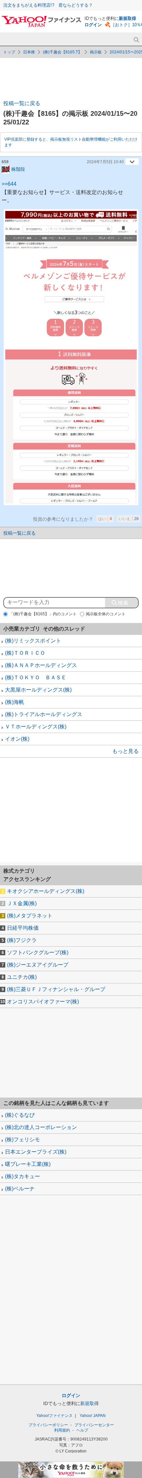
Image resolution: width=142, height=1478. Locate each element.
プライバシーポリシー (48, 1425)
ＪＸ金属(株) (22, 903)
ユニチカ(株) (22, 977)
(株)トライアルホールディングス (43, 714)
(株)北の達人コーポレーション (41, 1127)
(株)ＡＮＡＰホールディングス (41, 665)
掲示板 (96, 52)
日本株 (29, 52)
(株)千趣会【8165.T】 (62, 52)
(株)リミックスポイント (33, 640)
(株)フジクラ (22, 940)
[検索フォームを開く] (136, 40)
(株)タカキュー (22, 1176)
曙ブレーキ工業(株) (28, 1164)
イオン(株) (17, 739)
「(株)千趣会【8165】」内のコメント (43, 614)
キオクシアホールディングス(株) (45, 891)
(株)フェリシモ (22, 1139)
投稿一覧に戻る (21, 103)
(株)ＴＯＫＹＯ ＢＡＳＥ (35, 677)
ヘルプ (82, 1430)
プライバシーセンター (94, 1425)
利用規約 (62, 1430)
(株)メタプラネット (30, 915)
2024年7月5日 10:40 (105, 162)
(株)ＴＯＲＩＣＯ (25, 653)
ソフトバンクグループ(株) (37, 952)
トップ (9, 52)
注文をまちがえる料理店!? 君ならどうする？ (48, 5)
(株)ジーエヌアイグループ (37, 965)
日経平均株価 (23, 928)
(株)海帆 (14, 702)
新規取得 (127, 18)
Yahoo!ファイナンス (54, 1415)
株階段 (18, 168)
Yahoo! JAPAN (93, 1415)
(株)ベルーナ (20, 1188)
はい (105, 518)
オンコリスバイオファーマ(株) (43, 1001)
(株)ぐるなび (20, 1115)
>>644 (9, 184)
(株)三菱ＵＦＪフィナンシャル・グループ (56, 989)
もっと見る (125, 751)
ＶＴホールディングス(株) (35, 726)
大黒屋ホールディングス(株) (38, 690)
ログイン (93, 24)
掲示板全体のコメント (105, 614)
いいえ (129, 518)
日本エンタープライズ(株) (35, 1152)
